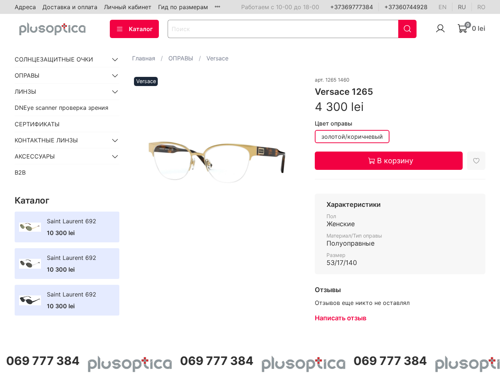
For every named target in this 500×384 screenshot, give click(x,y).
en (443, 7)
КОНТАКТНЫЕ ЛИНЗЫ (46, 140)
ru (462, 7)
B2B (20, 172)
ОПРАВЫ (180, 58)
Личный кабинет (128, 7)
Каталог (141, 29)
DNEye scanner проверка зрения (61, 107)
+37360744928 (406, 7)
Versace (217, 58)
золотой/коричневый (352, 136)
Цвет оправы (333, 123)
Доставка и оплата (69, 7)
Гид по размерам (183, 7)
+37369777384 (351, 7)
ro (481, 7)
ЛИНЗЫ (25, 91)
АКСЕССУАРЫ (35, 156)
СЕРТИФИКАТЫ (37, 124)
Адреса (25, 7)
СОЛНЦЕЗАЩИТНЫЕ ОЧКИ (54, 59)
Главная (143, 58)
